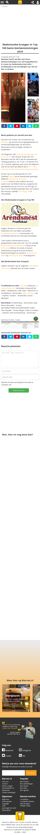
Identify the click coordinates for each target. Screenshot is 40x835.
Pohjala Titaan (25, 806)
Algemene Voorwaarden (7, 800)
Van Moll (23, 285)
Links (4, 806)
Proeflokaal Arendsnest (10, 233)
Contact (5, 784)
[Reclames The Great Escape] (10, 477)
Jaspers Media (30, 829)
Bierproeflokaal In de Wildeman (13, 245)
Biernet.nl (7, 829)
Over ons (5, 782)
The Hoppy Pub (24, 191)
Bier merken (24, 782)
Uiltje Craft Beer (28, 293)
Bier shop (23, 788)
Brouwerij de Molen (15, 255)
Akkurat (12, 176)
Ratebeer (4, 142)
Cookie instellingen (8, 792)
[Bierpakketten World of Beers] (10, 585)
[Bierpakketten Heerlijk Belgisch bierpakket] (29, 585)
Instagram (26, 750)
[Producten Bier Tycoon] (10, 531)
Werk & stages (7, 786)
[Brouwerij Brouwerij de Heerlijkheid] (20, 611)
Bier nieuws (24, 786)
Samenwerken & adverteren (8, 789)
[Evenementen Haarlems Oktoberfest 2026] (29, 531)
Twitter (8, 756)
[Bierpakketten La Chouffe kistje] (29, 477)
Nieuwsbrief (6, 810)
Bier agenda (24, 790)
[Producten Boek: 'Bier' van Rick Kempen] (20, 558)
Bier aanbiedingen (26, 784)
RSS (23, 756)
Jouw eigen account (9, 808)
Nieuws (5, 6)
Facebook (9, 750)
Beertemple (5, 248)
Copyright (5, 804)
